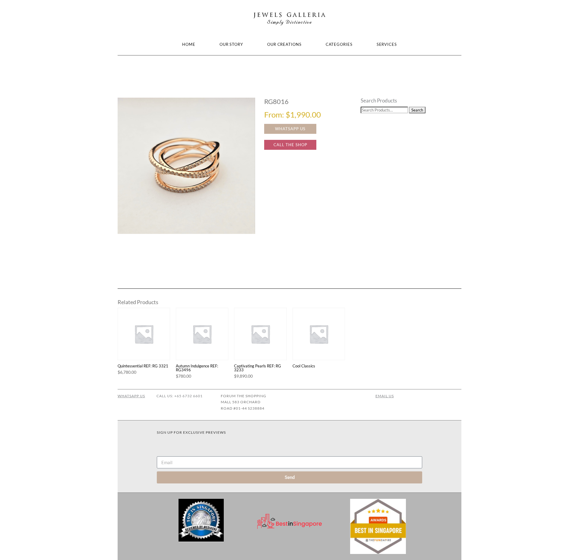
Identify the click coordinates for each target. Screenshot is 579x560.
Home (188, 44)
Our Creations (284, 44)
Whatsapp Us (131, 396)
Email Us (384, 396)
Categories (339, 44)
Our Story (231, 44)
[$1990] (186, 166)
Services (387, 44)
